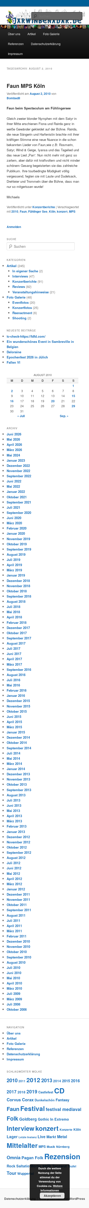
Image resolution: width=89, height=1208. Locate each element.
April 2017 (14, 658)
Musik (51, 1147)
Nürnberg (62, 1147)
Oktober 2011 (17, 904)
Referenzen (16, 44)
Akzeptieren (52, 1195)
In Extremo (59, 1119)
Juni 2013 (14, 805)
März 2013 (14, 821)
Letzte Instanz (28, 1137)
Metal (62, 1136)
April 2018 (14, 617)
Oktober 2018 (17, 591)
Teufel (72, 1166)
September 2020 (19, 512)
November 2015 (18, 706)
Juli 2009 (13, 993)
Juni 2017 (14, 653)
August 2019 (16, 554)
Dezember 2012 (18, 836)
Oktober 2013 (17, 784)
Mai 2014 (13, 758)
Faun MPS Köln (26, 85)
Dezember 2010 (18, 941)
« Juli (21, 416)
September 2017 (19, 638)
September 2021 (19, 502)
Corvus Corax (20, 1100)
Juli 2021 (13, 507)
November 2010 (18, 946)
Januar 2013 (16, 831)
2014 (57, 1081)
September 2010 (19, 957)
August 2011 (16, 915)
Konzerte (66, 1130)
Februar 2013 (16, 826)
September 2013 (19, 789)
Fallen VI (13, 362)
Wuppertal (25, 1173)
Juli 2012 (13, 862)
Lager (12, 1136)
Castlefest (45, 1092)
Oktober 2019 (17, 544)
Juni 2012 (14, 868)
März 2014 (14, 763)
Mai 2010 (13, 978)
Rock (11, 1165)
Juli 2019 (13, 559)
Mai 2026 (13, 439)
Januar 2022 (16, 491)
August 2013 (16, 795)
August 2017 (16, 643)
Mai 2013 (13, 810)
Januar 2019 (16, 575)
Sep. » (64, 416)
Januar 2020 (16, 533)
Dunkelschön (45, 1100)
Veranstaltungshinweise (30, 292)
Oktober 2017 (17, 632)
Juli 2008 (13, 1004)
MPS (72, 211)
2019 (31, 1091)
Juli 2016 (13, 680)
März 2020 (14, 523)
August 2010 (16, 962)
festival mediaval (63, 1109)
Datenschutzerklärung (46, 44)
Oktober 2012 (17, 847)
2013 (46, 1080)
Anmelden (14, 227)
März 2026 (14, 449)
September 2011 (19, 909)
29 (73, 406)
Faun (23, 211)
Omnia (14, 1157)
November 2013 (18, 779)
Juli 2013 (13, 800)
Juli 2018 (13, 606)
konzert (62, 211)
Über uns (14, 34)
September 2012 (19, 852)
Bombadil (13, 98)
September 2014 (19, 748)
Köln (52, 211)
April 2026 (14, 444)
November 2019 (18, 538)
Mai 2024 (13, 455)
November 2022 (18, 470)
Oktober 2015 (17, 711)
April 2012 (14, 878)
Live (41, 1136)
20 (53, 401)
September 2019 (19, 549)
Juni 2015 (14, 716)
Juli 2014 (13, 753)
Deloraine (14, 352)
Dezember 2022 (18, 465)
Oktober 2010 (17, 951)
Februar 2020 (16, 528)
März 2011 (14, 931)
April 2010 (14, 983)
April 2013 (14, 815)
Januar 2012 (16, 889)
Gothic (43, 1119)
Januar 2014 (16, 768)
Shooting (19, 318)
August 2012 (16, 857)
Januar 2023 (16, 460)
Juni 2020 (14, 517)
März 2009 (14, 999)
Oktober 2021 (17, 497)
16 (12, 401)
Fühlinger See (37, 211)
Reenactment (22, 312)
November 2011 (18, 899)
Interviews (20, 276)
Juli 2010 (13, 967)
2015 (66, 1080)
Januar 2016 (16, 695)
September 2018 (19, 596)
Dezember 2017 (18, 627)
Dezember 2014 (18, 737)
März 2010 (14, 988)
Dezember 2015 (18, 700)
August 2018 (16, 601)
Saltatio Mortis (28, 1165)
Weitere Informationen (52, 1188)
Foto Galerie (51, 34)
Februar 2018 (16, 622)
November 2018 (18, 585)
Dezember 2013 (18, 774)
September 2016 (19, 669)
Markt (51, 1136)
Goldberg (28, 1119)
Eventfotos (20, 302)
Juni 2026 (14, 434)
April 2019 (14, 564)
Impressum (15, 53)
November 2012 (18, 842)
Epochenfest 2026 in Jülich (27, 357)
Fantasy (62, 1100)
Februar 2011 (16, 936)
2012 (33, 1079)
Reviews (18, 286)
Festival (32, 1108)
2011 (22, 1081)
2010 (14, 211)
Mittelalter (22, 1145)
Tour (11, 1173)
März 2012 (14, 883)
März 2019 (14, 570)
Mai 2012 (13, 873)
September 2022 (19, 476)
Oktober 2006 (17, 1009)
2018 (21, 1092)
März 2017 (14, 664)
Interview (20, 1128)
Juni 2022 (14, 481)
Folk (12, 1118)
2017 (12, 1091)
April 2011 (14, 925)
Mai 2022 (13, 486)
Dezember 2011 (18, 894)
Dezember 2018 (18, 580)
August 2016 (16, 674)
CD (59, 1090)
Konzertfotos (22, 307)
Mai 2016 (13, 685)
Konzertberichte (43, 207)
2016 (75, 1080)
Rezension (62, 1156)
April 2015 (14, 721)
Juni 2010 (14, 972)
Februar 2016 (16, 690)
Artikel (31, 34)
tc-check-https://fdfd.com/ (26, 336)
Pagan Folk (32, 1157)
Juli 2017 (13, 648)
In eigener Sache (25, 271)
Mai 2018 (13, 611)
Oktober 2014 (17, 742)
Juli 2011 (13, 920)
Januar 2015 (16, 732)
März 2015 (14, 727)
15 (73, 396)
